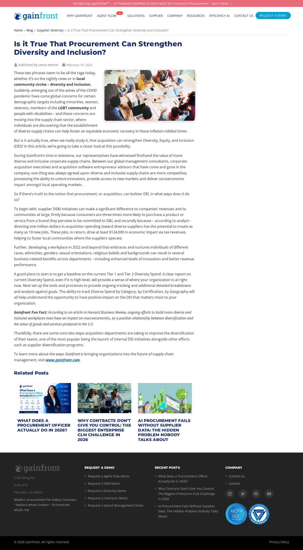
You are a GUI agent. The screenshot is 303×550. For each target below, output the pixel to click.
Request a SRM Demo (104, 483)
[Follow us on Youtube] (269, 493)
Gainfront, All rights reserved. (48, 542)
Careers (234, 483)
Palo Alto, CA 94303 (28, 492)
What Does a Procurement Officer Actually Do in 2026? (43, 425)
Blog (30, 30)
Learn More (219, 4)
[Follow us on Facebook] (256, 493)
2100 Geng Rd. (24, 478)
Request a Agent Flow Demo (108, 476)
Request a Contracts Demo (107, 498)
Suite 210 (21, 485)
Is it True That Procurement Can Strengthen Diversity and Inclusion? (98, 47)
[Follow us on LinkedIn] (229, 493)
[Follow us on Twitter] (242, 493)
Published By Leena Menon (38, 65)
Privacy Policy (279, 542)
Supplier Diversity (50, 30)
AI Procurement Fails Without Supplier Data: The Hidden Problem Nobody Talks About (164, 430)
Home (18, 30)
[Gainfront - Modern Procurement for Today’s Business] (36, 16)
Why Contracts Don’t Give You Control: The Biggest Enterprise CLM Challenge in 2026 (104, 430)
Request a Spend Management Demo (115, 505)
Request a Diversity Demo (107, 491)
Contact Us (237, 476)
